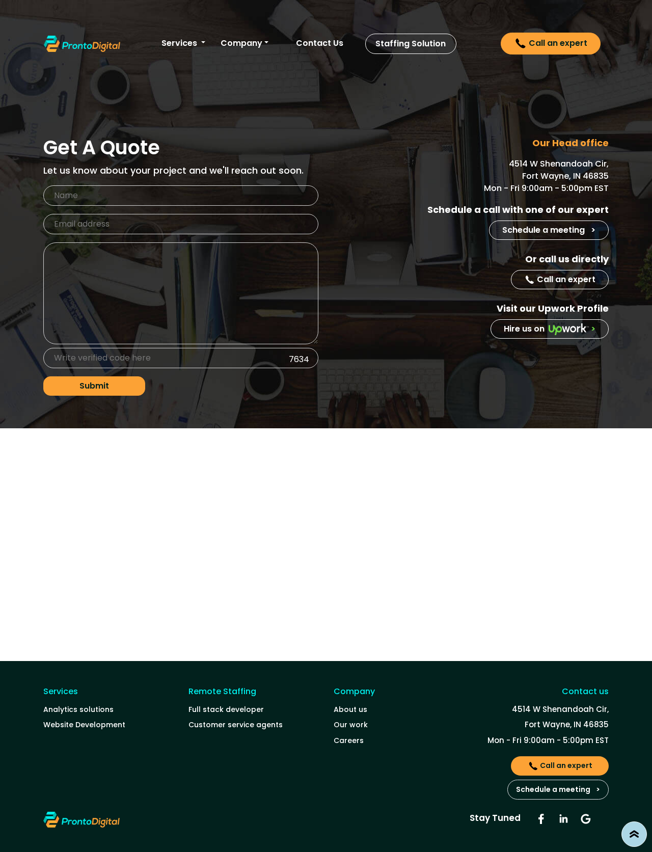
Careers (349, 740)
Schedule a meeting (548, 230)
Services (180, 43)
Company (241, 43)
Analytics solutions (78, 709)
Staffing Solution (410, 43)
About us (350, 709)
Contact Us (319, 43)
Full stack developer (226, 709)
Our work (351, 725)
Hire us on (549, 329)
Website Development (84, 725)
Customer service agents (235, 725)
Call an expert (557, 43)
